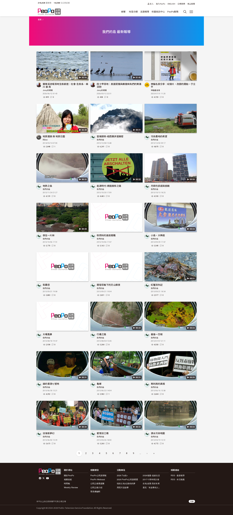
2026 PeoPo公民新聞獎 (127, 479)
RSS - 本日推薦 (178, 479)
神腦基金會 (155, 90)
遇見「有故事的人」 (152, 487)
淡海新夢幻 (48, 433)
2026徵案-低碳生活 (151, 475)
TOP (192, 501)
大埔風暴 (47, 334)
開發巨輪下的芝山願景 (108, 284)
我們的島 (100, 140)
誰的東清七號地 (51, 383)
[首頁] (49, 12)
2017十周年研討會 (151, 479)
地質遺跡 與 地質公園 (54, 136)
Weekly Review (71, 487)
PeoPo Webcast (97, 479)
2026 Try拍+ (122, 475)
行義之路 (101, 334)
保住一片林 (48, 235)
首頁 (40, 20)
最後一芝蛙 (157, 334)
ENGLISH (171, 4)
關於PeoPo (69, 475)
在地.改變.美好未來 (151, 483)
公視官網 (181, 4)
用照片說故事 (123, 487)
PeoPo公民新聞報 (98, 475)
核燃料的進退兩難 (106, 235)
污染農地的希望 (159, 136)
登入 (152, 4)
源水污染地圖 (158, 433)
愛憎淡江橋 (102, 433)
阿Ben (45, 140)
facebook (40, 478)
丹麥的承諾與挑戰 (160, 185)
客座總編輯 (95, 491)
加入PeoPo (160, 4)
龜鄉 (99, 383)
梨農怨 (46, 284)
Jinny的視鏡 (48, 90)
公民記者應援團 (97, 483)
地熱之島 (47, 185)
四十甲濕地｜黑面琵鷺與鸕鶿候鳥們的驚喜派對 (119, 85)
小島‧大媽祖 (158, 235)
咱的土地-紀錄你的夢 (126, 483)
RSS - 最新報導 (178, 475)
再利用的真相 (158, 383)
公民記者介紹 (96, 487)
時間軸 (67, 483)
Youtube (47, 478)
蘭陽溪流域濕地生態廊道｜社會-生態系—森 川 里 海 (65, 85)
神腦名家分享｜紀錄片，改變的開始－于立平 (173, 85)
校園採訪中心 (158, 11)
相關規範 (68, 479)
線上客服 (191, 4)
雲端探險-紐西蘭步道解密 (110, 136)
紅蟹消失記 (157, 284)
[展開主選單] (191, 11)
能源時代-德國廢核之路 (109, 185)
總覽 (123, 11)
